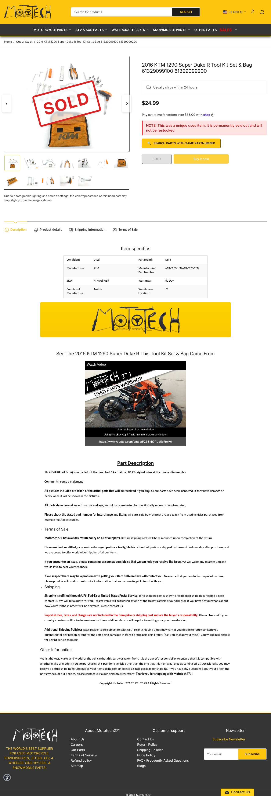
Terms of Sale (128, 230)
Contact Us (145, 739)
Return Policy (147, 745)
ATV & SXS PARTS (89, 30)
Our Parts (78, 750)
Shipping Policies (150, 750)
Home (8, 41)
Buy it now (201, 159)
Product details (51, 230)
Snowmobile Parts (170, 30)
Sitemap (77, 766)
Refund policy (81, 760)
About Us (77, 739)
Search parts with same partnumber (181, 143)
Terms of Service (84, 755)
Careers (77, 745)
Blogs (141, 766)
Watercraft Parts (128, 30)
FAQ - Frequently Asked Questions (163, 760)
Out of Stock (24, 41)
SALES (226, 30)
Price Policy (146, 755)
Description (18, 230)
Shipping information (90, 230)
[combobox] (135, 12)
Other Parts (205, 30)
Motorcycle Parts (50, 30)
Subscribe (252, 754)
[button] (7, 777)
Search (186, 12)
